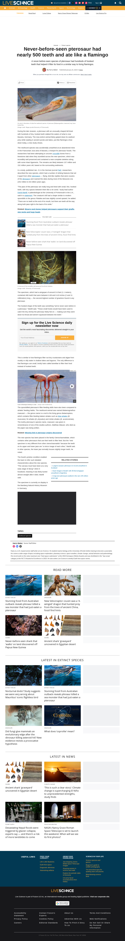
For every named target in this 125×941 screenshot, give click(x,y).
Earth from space (79, 558)
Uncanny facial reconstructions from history (70, 879)
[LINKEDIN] (17, 546)
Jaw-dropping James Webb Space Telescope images (71, 863)
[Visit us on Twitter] (73, 3)
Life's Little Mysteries (47, 862)
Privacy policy (21, 919)
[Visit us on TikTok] (86, 3)
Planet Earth (51, 8)
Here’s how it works (86, 74)
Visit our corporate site (99, 897)
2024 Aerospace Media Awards (73, 556)
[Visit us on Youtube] (79, 3)
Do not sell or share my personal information (100, 925)
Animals (12, 8)
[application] (47, 508)
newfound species (25, 536)
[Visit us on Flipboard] (83, 3)
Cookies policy (46, 919)
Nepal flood (32, 13)
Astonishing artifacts (47, 870)
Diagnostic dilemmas (47, 867)
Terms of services (43, 343)
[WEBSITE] (21, 546)
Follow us (61, 82)
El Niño (87, 13)
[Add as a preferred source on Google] (62, 903)
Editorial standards (48, 923)
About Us (68, 913)
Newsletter (72, 82)
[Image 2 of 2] (72, 386)
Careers (18, 923)
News (81, 70)
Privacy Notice (24, 344)
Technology (71, 8)
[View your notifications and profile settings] (115, 3)
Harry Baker (53, 70)
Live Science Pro (101, 13)
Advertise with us (73, 919)
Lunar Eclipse (47, 13)
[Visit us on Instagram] (76, 3)
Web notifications (98, 919)
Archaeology (22, 8)
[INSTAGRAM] (14, 546)
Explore (81, 8)
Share (22, 82)
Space (61, 8)
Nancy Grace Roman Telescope (68, 13)
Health (32, 8)
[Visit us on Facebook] (69, 3)
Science (41, 8)
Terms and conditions (100, 913)
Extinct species (66, 45)
